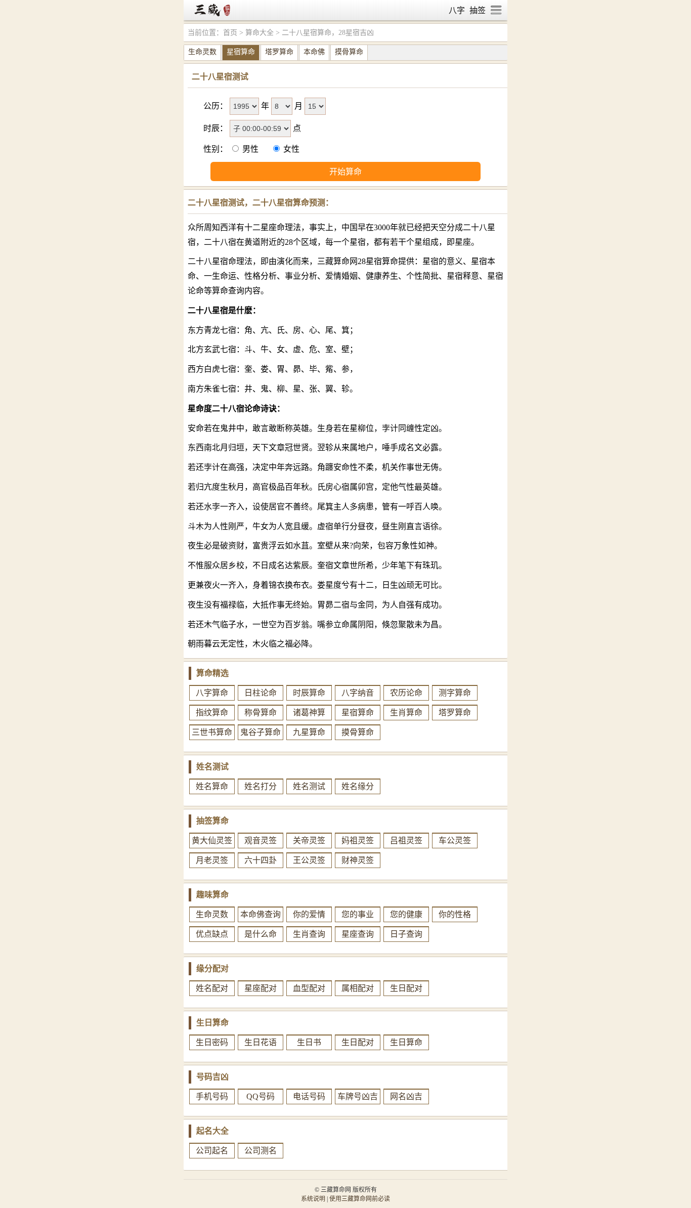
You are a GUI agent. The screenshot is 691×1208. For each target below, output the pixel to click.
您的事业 (357, 914)
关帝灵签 (309, 840)
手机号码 (212, 1096)
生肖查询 (309, 934)
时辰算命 (309, 692)
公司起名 (212, 1150)
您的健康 (406, 914)
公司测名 (260, 1150)
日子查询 (406, 934)
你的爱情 (309, 914)
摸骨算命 (349, 52)
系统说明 (313, 1198)
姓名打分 (260, 786)
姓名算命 (212, 786)
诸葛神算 (309, 712)
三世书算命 (212, 732)
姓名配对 (212, 988)
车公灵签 (455, 840)
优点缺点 (212, 934)
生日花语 (260, 1042)
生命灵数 (202, 52)
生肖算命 (406, 712)
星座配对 (260, 988)
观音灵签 (260, 840)
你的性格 (455, 914)
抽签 (477, 10)
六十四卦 (260, 860)
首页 (230, 32)
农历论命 (406, 692)
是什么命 (260, 934)
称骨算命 (260, 712)
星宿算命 (241, 52)
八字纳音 (357, 692)
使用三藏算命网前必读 (359, 1198)
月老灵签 (212, 860)
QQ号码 (260, 1096)
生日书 (309, 1042)
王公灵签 (309, 860)
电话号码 (309, 1096)
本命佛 (314, 52)
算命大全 (259, 32)
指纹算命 (212, 712)
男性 (250, 149)
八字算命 (212, 692)
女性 (290, 149)
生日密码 (212, 1042)
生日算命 (406, 1042)
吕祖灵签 (406, 840)
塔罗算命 (279, 52)
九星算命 (309, 732)
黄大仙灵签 (212, 840)
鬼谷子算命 (260, 732)
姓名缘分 (357, 786)
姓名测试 (309, 786)
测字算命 (455, 692)
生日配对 (406, 988)
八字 (457, 10)
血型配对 (309, 988)
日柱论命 (260, 692)
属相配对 (357, 988)
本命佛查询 (260, 914)
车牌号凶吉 (357, 1096)
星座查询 (357, 934)
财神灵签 (357, 860)
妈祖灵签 (357, 840)
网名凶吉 (406, 1096)
